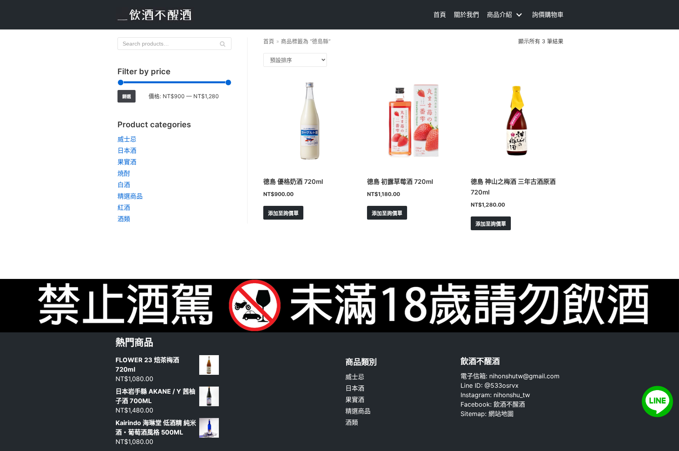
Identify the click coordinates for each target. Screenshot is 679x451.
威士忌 (126, 139)
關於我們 (466, 14)
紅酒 (123, 207)
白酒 (123, 185)
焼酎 (123, 173)
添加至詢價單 (283, 213)
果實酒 (126, 162)
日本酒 (126, 150)
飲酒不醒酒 (509, 404)
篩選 (126, 96)
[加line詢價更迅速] (657, 415)
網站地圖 (501, 414)
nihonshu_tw (512, 395)
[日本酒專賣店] (155, 14)
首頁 (439, 14)
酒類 (123, 219)
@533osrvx (501, 385)
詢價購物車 (547, 14)
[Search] (222, 43)
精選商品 (130, 196)
